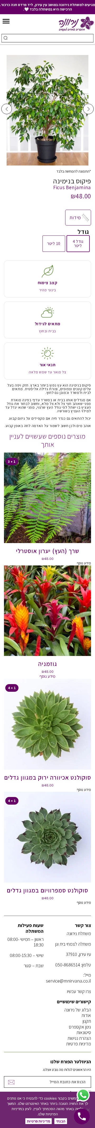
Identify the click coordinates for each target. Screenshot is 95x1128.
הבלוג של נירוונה (77, 1010)
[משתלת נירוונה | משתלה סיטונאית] (76, 23)
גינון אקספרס (80, 1027)
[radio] (78, 244)
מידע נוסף (84, 563)
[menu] (6, 21)
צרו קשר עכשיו (79, 991)
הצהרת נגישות (79, 1038)
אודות (86, 1015)
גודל (83, 231)
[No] (88, 1109)
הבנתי (60, 1121)
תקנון (87, 1021)
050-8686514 (67, 965)
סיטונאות (84, 1032)
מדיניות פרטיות (78, 1044)
